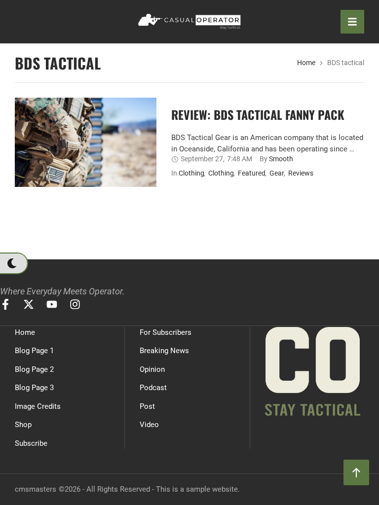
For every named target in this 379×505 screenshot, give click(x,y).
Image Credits (38, 406)
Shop (23, 424)
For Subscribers (165, 332)
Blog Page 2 (34, 369)
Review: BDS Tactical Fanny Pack (257, 114)
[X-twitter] (28, 304)
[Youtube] (51, 304)
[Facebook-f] (5, 304)
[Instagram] (75, 304)
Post (147, 406)
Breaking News (164, 350)
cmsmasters (35, 489)
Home (306, 63)
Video (149, 424)
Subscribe (31, 443)
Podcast (153, 387)
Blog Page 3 (34, 387)
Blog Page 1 (34, 350)
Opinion (152, 369)
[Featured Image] (85, 172)
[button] (13, 263)
